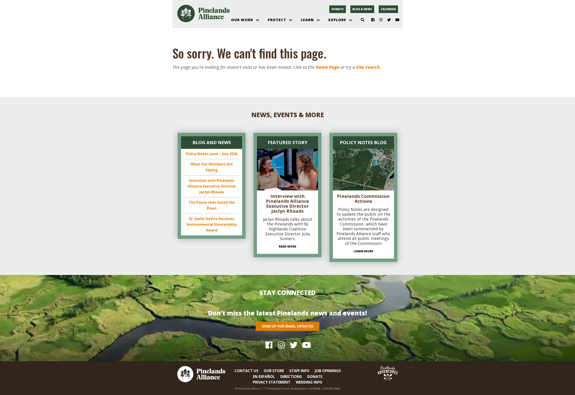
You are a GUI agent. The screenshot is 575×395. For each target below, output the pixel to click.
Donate (338, 9)
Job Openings (328, 370)
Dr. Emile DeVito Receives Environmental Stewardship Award (212, 224)
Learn (307, 19)
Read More (287, 246)
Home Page (327, 67)
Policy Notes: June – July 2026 (211, 153)
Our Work (242, 19)
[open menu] (257, 20)
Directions (291, 376)
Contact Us (246, 370)
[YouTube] (395, 20)
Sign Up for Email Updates (287, 326)
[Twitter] (387, 20)
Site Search (368, 67)
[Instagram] (379, 20)
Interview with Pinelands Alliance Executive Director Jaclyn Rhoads (212, 186)
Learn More (363, 251)
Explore (337, 19)
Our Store (274, 370)
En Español (264, 376)
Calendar (388, 9)
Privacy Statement (271, 382)
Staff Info (299, 370)
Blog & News (362, 9)
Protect (277, 19)
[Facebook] (371, 20)
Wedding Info (309, 382)
